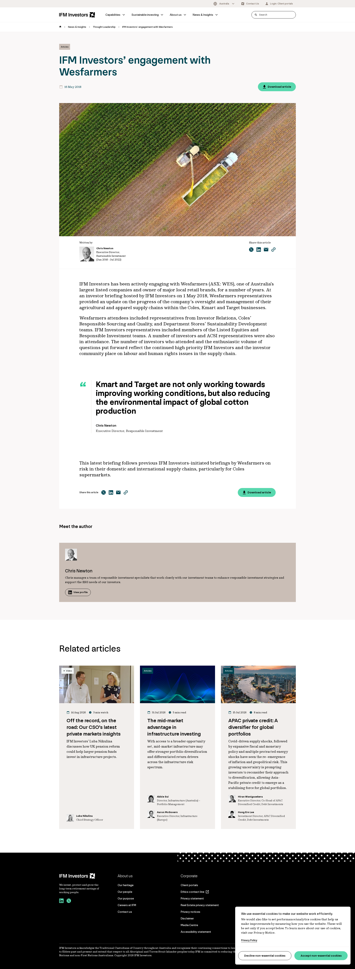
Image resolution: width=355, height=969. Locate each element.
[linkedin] (61, 901)
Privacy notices (190, 912)
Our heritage (125, 885)
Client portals (189, 885)
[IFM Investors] (79, 876)
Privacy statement (192, 898)
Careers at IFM (127, 905)
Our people (125, 892)
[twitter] (69, 901)
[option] (224, 4)
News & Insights (203, 14)
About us (176, 14)
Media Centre (189, 925)
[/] (77, 14)
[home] (60, 27)
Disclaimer (187, 918)
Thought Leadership (104, 26)
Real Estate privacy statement (200, 905)
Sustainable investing (145, 14)
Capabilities (112, 14)
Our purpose (126, 898)
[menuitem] (115, 14)
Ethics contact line (192, 892)
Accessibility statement (196, 931)
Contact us (125, 912)
